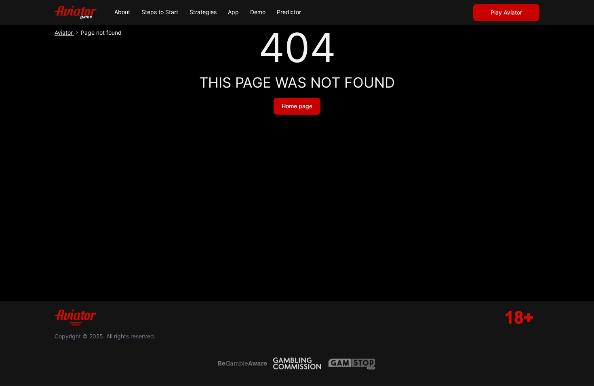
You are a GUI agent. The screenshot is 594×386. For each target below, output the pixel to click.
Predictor (289, 11)
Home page (297, 106)
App (233, 11)
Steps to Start (159, 11)
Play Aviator (506, 12)
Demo (257, 11)
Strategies (203, 11)
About (122, 11)
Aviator (64, 32)
